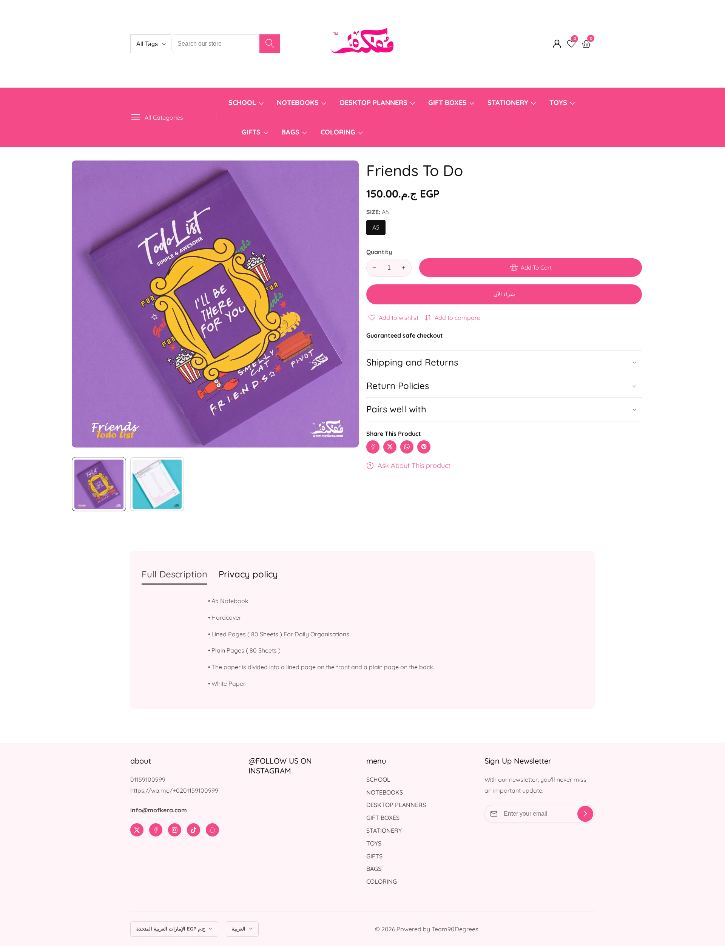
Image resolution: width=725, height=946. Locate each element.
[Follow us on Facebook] (372, 446)
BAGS (290, 132)
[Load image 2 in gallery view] (157, 484)
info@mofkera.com (158, 810)
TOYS (558, 102)
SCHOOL (242, 102)
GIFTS (251, 132)
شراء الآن (504, 294)
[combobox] (225, 43)
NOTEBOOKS (298, 102)
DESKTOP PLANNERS (373, 102)
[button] (504, 409)
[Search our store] (269, 43)
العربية (239, 929)
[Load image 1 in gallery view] (99, 484)
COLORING (339, 132)
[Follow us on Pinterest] (423, 446)
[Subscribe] (585, 814)
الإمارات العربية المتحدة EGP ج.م (171, 929)
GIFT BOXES (447, 102)
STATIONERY (507, 102)
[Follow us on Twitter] (389, 446)
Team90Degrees (455, 929)
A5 (377, 229)
